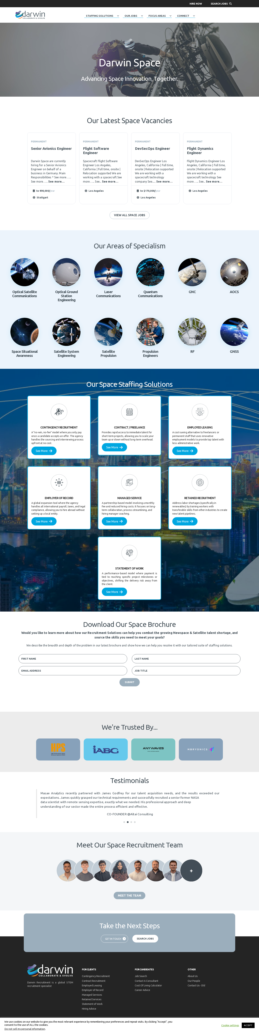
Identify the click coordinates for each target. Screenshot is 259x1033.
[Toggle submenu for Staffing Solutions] (118, 16)
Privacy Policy (168, 1014)
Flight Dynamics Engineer (200, 150)
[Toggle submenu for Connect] (194, 16)
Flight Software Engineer (96, 150)
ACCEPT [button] (248, 1025)
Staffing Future (114, 1014)
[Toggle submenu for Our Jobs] (142, 16)
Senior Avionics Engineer (51, 148)
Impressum (204, 1014)
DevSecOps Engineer (152, 148)
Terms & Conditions (187, 1014)
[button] (195, 3)
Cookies (154, 1014)
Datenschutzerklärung (223, 1014)
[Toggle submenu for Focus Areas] (170, 16)
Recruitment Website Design (88, 1014)
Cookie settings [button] (230, 1025)
